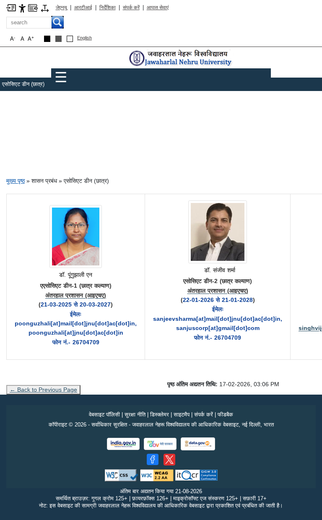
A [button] (31, 38)
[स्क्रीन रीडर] (33, 7)
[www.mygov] (160, 444)
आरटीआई (83, 7)
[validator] (121, 475)
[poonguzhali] (75, 237)
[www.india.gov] (123, 444)
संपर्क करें (131, 7)
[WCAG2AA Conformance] (157, 475)
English (84, 37)
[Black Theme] (47, 39)
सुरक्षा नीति (135, 414)
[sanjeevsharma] (217, 232)
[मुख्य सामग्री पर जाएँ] (11, 7)
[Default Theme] (70, 39)
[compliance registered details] (196, 475)
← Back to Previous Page (43, 389)
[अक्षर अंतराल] (45, 8)
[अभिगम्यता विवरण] (22, 8)
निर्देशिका (107, 7)
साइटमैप (182, 414)
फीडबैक (225, 414)
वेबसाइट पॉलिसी (104, 414)
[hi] (181, 58)
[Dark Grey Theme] (58, 39)
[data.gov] (198, 443)
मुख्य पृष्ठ (15, 180)
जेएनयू (61, 7)
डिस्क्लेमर (159, 414)
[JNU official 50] (169, 459)
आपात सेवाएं (158, 7)
